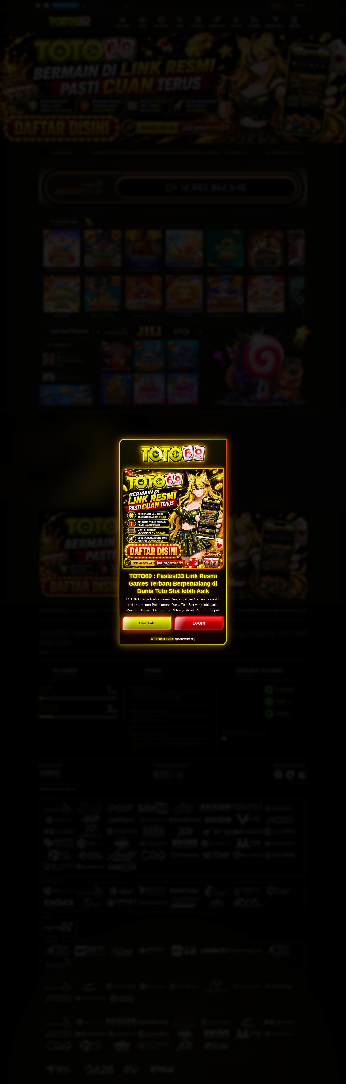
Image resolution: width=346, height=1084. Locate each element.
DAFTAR (147, 623)
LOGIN (199, 623)
